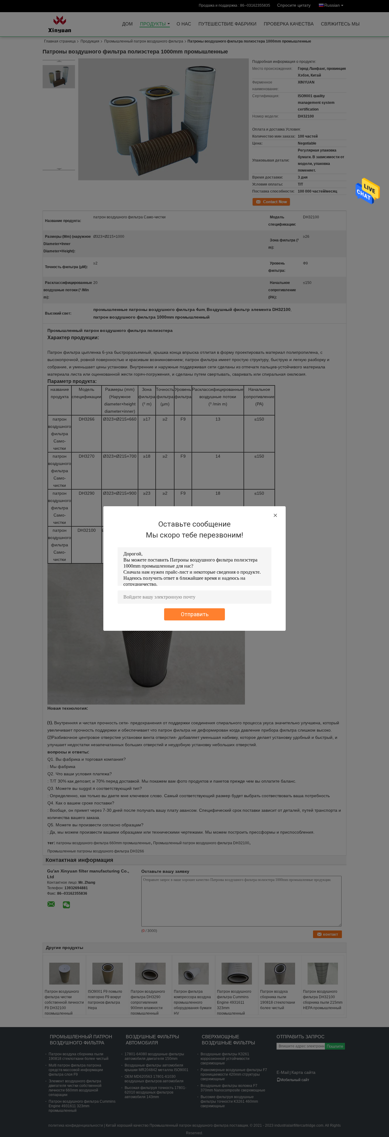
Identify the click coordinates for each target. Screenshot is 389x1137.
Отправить (194, 614)
